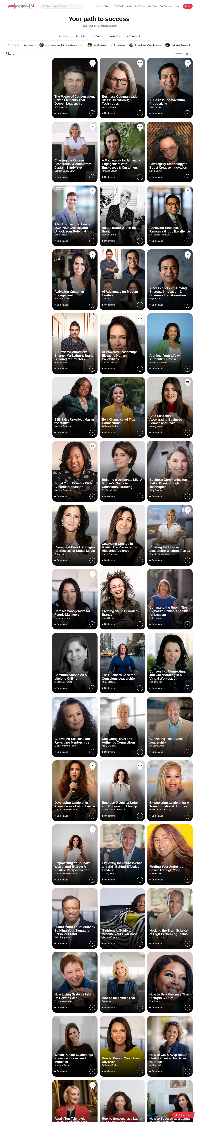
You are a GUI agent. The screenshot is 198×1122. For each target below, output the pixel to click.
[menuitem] (177, 6)
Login (187, 6)
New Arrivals (63, 36)
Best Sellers (81, 36)
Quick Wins (115, 36)
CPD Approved (133, 36)
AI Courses (98, 36)
